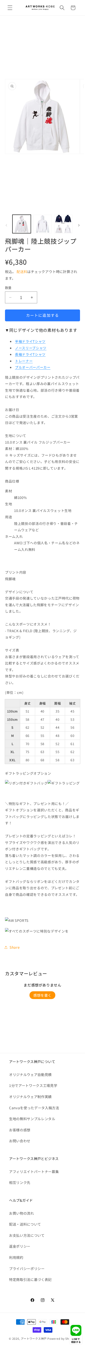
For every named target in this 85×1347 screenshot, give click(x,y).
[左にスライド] (6, 225)
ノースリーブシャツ (30, 347)
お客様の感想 (19, 1129)
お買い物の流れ (21, 1213)
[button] (10, 7)
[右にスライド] (79, 225)
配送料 (22, 271)
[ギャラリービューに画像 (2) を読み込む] (42, 224)
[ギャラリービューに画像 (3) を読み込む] (63, 224)
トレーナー (24, 360)
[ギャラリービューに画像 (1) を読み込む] (21, 224)
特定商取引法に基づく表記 (30, 1279)
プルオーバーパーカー (33, 367)
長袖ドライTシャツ (30, 354)
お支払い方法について (27, 1235)
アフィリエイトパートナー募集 (34, 1171)
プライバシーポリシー (27, 1268)
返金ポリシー (19, 1246)
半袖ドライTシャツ (30, 341)
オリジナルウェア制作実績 (30, 1096)
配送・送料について (25, 1224)
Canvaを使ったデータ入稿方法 (34, 1107)
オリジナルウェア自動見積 (30, 1074)
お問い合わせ (19, 1140)
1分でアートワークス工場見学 (33, 1085)
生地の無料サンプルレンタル (32, 1118)
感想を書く (42, 995)
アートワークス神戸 (34, 1338)
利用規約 (16, 1257)
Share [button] (15, 947)
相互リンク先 (19, 1182)
